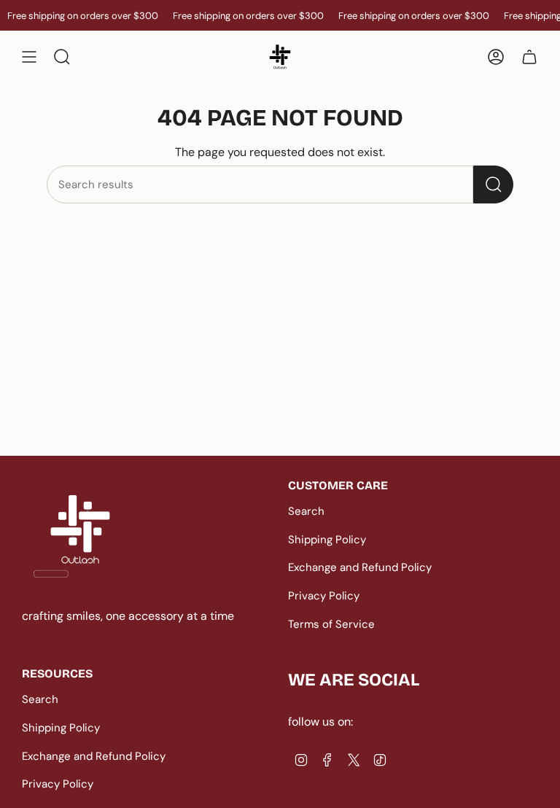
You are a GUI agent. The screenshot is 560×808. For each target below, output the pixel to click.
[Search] (493, 184)
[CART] (529, 56)
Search (306, 511)
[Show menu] (29, 56)
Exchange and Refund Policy (360, 567)
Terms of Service (331, 624)
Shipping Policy (327, 539)
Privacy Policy (323, 595)
